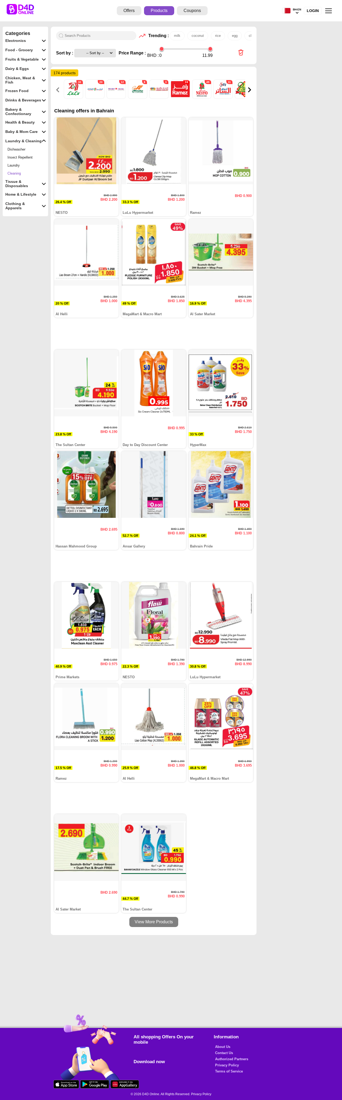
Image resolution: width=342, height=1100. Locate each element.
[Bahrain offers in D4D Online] (241, 53)
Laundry (13, 165)
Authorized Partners (231, 1059)
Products (159, 10)
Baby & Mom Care (21, 131)
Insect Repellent (20, 157)
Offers (129, 10)
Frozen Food (17, 91)
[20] (95, 97)
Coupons (192, 10)
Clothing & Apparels (15, 206)
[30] (74, 97)
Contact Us (224, 1053)
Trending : (157, 35)
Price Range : (132, 53)
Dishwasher (16, 149)
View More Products (154, 922)
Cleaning (14, 173)
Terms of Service (229, 1071)
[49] (202, 97)
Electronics (15, 40)
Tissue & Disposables (16, 183)
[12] (116, 97)
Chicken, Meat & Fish (20, 80)
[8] (138, 97)
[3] (159, 97)
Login (313, 11)
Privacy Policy (227, 1065)
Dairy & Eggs (17, 68)
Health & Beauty (20, 122)
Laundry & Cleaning (23, 141)
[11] (223, 97)
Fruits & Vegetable (22, 59)
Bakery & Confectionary (18, 111)
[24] (181, 97)
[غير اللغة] (286, 11)
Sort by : (65, 53)
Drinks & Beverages (23, 100)
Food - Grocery (19, 50)
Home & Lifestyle (20, 194)
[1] (245, 97)
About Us (222, 1047)
